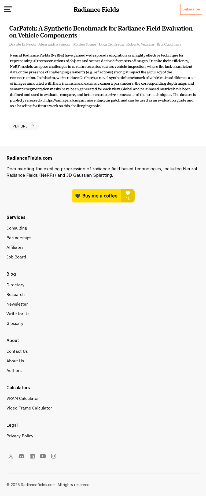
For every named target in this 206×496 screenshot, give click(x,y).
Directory (15, 284)
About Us (15, 360)
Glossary (14, 323)
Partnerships (18, 237)
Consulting (16, 228)
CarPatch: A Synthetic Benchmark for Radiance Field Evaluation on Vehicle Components (101, 31)
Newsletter (17, 304)
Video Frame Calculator (29, 408)
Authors (14, 370)
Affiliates (15, 247)
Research (15, 294)
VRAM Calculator (22, 398)
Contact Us (17, 351)
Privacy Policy (19, 435)
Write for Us (18, 313)
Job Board (16, 257)
